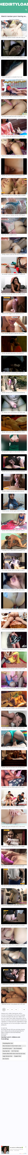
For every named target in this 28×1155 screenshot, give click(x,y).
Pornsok (3, 1035)
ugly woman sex (7, 1056)
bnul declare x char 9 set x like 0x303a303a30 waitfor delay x (12, 1046)
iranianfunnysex (7, 1048)
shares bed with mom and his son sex (14, 1053)
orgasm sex (17, 1056)
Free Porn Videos (14, 19)
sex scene (6, 1058)
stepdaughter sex (8, 1043)
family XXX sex (11, 1029)
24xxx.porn (4, 1034)
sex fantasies (18, 1048)
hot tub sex (15, 1051)
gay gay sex (6, 1051)
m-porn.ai (4, 1028)
